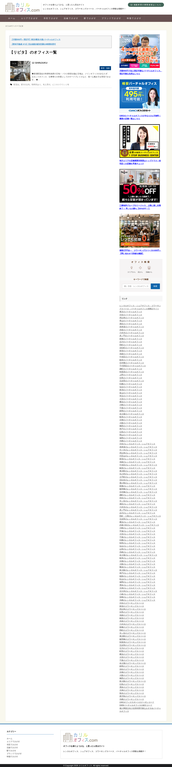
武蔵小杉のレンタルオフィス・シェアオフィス (139, 525)
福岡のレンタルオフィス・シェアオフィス (137, 582)
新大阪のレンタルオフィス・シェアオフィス (138, 570)
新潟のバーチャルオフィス (130, 390)
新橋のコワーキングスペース (131, 627)
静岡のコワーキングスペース (131, 666)
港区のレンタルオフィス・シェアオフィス (137, 504)
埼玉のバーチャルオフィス (130, 396)
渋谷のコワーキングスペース (131, 603)
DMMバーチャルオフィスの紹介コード (135, 705)
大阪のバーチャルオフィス (130, 423)
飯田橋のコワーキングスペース (132, 639)
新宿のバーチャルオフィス (130, 351)
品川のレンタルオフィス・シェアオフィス (137, 513)
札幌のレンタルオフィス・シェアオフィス (137, 540)
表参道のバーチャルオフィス (131, 327)
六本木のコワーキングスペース (132, 624)
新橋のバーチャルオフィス (130, 339)
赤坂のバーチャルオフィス (130, 330)
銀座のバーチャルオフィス (130, 360)
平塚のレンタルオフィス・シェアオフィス (137, 531)
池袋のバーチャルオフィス (130, 354)
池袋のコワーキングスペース (131, 615)
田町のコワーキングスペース (131, 630)
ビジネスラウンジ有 (60, 84)
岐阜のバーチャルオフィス (130, 417)
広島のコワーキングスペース (131, 684)
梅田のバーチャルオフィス (130, 426)
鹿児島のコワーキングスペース (132, 696)
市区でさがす (51, 18)
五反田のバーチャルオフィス (131, 381)
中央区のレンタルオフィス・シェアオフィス (138, 465)
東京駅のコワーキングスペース (132, 636)
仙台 (121, 546)
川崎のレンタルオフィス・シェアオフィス (137, 528)
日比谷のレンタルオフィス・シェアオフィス (138, 480)
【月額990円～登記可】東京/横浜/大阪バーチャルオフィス (35, 39)
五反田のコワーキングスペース (132, 645)
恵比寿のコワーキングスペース (132, 609)
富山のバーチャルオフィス (130, 393)
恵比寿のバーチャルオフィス (131, 318)
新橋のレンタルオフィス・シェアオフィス (137, 486)
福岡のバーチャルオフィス (130, 438)
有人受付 (46, 84)
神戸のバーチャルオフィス (130, 429)
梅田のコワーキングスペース (131, 678)
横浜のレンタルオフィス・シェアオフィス (137, 522)
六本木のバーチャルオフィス (131, 333)
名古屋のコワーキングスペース (132, 663)
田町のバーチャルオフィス (130, 345)
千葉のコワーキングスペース (131, 660)
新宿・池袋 (105, 68)
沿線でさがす (71, 18)
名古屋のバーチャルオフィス (131, 414)
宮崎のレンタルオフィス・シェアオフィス (137, 597)
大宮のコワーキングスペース (131, 657)
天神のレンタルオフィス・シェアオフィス (137, 588)
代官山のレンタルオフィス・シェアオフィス (138, 456)
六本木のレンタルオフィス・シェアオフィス (138, 507)
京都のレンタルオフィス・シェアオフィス (137, 561)
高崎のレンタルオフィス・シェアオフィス (137, 552)
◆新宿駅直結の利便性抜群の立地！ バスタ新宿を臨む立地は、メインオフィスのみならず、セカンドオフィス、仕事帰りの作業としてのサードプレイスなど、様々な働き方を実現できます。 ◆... (71, 77)
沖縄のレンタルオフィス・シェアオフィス (137, 600)
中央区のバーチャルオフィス (131, 357)
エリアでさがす (29, 18)
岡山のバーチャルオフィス (130, 435)
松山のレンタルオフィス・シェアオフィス (137, 579)
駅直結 (16, 84)
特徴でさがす (134, 18)
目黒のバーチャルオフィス (130, 378)
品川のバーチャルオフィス (130, 342)
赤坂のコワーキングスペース (131, 621)
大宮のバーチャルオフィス (130, 399)
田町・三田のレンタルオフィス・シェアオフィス (140, 516)
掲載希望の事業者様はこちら (147, 5)
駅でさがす (90, 18)
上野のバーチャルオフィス (130, 375)
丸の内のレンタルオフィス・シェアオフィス (138, 474)
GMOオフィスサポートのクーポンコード (136, 702)
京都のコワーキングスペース (131, 672)
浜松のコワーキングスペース (131, 669)
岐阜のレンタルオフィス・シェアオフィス (137, 558)
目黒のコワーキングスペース (131, 612)
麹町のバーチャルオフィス (130, 369)
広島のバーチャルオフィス (130, 432)
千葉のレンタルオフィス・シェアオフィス (137, 537)
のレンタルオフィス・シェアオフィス (139, 546)
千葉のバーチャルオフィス (130, 408)
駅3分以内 (25, 84)
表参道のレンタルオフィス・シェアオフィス (138, 447)
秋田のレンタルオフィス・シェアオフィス (137, 543)
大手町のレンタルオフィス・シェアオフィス (138, 477)
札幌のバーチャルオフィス (130, 384)
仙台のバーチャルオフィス (130, 387)
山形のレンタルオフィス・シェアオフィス (137, 549)
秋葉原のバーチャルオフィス (131, 372)
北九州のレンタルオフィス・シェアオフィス (138, 591)
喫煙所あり (36, 84)
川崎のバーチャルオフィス (130, 405)
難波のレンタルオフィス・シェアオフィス (137, 567)
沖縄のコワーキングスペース (131, 699)
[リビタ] (20, 71)
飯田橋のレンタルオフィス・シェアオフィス (138, 489)
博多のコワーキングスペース (131, 687)
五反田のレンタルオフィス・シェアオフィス (138, 519)
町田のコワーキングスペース (131, 651)
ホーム (12, 18)
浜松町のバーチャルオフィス (131, 348)
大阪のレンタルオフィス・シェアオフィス (137, 564)
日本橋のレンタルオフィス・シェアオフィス (138, 492)
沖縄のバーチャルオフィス (130, 441)
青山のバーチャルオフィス (130, 321)
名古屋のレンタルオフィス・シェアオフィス (138, 555)
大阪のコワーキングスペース (131, 675)
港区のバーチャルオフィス (130, 324)
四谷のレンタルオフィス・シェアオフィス (137, 498)
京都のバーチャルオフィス (130, 420)
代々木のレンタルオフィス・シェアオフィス (138, 450)
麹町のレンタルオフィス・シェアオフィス (137, 495)
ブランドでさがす (111, 18)
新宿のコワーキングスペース (131, 606)
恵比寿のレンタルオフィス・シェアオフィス (138, 453)
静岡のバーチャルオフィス (130, 411)
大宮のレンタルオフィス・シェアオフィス (137, 534)
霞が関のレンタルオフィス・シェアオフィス (138, 483)
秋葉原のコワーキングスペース (132, 642)
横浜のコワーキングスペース (131, 654)
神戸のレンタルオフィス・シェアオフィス (137, 573)
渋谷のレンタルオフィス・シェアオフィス (137, 444)
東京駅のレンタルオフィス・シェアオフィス (138, 471)
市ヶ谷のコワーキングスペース (132, 633)
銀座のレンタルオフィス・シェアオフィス (137, 468)
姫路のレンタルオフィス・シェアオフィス (137, 576)
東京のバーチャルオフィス (130, 312)
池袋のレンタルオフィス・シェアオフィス (137, 462)
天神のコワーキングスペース (131, 690)
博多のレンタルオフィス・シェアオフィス (137, 585)
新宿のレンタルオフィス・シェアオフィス (137, 459)
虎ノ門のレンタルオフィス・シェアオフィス (138, 510)
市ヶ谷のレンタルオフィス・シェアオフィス (138, 501)
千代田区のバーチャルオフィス (132, 366)
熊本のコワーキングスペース (131, 693)
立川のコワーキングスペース (131, 648)
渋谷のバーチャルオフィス (130, 315)
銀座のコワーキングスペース (131, 618)
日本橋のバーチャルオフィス (131, 363)
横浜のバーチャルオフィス (130, 402)
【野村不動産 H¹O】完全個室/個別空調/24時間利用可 (33, 44)
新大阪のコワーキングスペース (132, 681)
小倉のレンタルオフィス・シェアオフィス (137, 594)
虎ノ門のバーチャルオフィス (131, 336)
